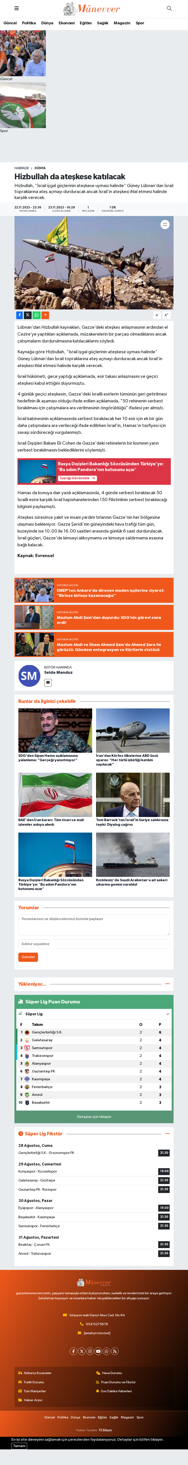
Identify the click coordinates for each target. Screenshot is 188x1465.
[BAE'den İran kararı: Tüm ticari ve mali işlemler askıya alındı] (55, 795)
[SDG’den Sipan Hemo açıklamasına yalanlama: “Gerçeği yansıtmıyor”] (55, 730)
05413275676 (97, 1324)
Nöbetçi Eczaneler (38, 1373)
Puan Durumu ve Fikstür (118, 1382)
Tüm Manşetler (35, 1391)
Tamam (19, 1446)
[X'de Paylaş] (28, 315)
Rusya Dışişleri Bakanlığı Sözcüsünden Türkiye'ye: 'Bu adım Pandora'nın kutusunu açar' (50, 884)
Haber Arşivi (33, 1400)
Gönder (28, 957)
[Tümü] (167, 984)
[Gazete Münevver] (92, 8)
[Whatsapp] (106, 1351)
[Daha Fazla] (45, 315)
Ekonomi (67, 23)
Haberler (21, 168)
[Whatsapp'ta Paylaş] (37, 315)
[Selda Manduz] (29, 676)
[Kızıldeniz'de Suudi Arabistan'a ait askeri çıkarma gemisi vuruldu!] (133, 855)
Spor (140, 23)
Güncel (10, 23)
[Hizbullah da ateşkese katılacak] (94, 262)
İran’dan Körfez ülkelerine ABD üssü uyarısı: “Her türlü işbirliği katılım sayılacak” (127, 760)
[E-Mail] (48, 683)
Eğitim (85, 23)
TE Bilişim (105, 1430)
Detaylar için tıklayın (94, 1117)
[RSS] (115, 1351)
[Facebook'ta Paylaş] (19, 315)
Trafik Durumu (34, 1382)
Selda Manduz (58, 673)
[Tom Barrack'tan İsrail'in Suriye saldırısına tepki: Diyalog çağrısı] (133, 795)
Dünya (47, 23)
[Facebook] (73, 1351)
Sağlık (102, 23)
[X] (82, 1351)
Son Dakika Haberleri (116, 1391)
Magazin (122, 23)
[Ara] (169, 9)
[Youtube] (98, 1351)
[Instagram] (90, 1351)
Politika (29, 23)
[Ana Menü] (16, 9)
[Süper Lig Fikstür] (167, 1134)
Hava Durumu (112, 1373)
